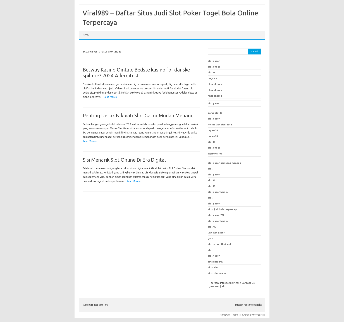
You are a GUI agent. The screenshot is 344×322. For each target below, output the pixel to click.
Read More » (111, 97)
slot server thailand (219, 244)
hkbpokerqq (215, 84)
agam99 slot (215, 153)
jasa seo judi (217, 286)
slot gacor (214, 61)
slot (210, 168)
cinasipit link (215, 261)
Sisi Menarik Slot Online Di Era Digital (124, 160)
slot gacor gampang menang (224, 163)
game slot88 (215, 113)
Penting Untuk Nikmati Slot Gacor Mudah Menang (138, 115)
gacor (211, 238)
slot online (214, 66)
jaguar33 (213, 130)
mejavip (212, 78)
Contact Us (248, 283)
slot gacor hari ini (218, 192)
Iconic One (225, 314)
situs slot (213, 267)
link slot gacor (216, 232)
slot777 (212, 226)
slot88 (211, 72)
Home (86, 35)
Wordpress (259, 314)
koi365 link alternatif (220, 124)
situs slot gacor (217, 273)
